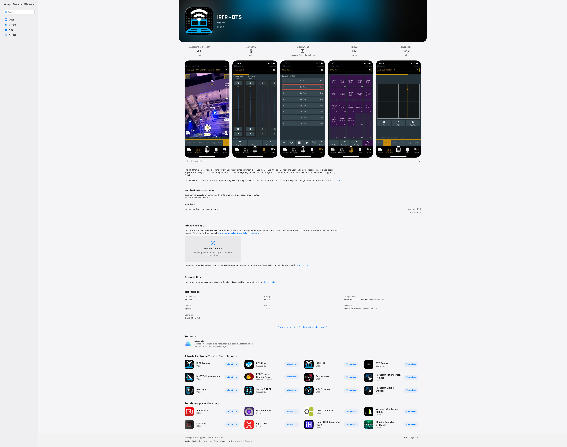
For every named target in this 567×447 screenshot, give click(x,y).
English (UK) (414, 438)
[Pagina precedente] (182, 109)
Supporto (248, 441)
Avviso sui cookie (235, 441)
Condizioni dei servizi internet (196, 441)
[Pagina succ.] (424, 109)
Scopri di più (302, 265)
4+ (265, 308)
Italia (405, 438)
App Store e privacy (217, 441)
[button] (19, 20)
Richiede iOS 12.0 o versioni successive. (362, 299)
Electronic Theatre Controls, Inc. (359, 308)
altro (338, 180)
